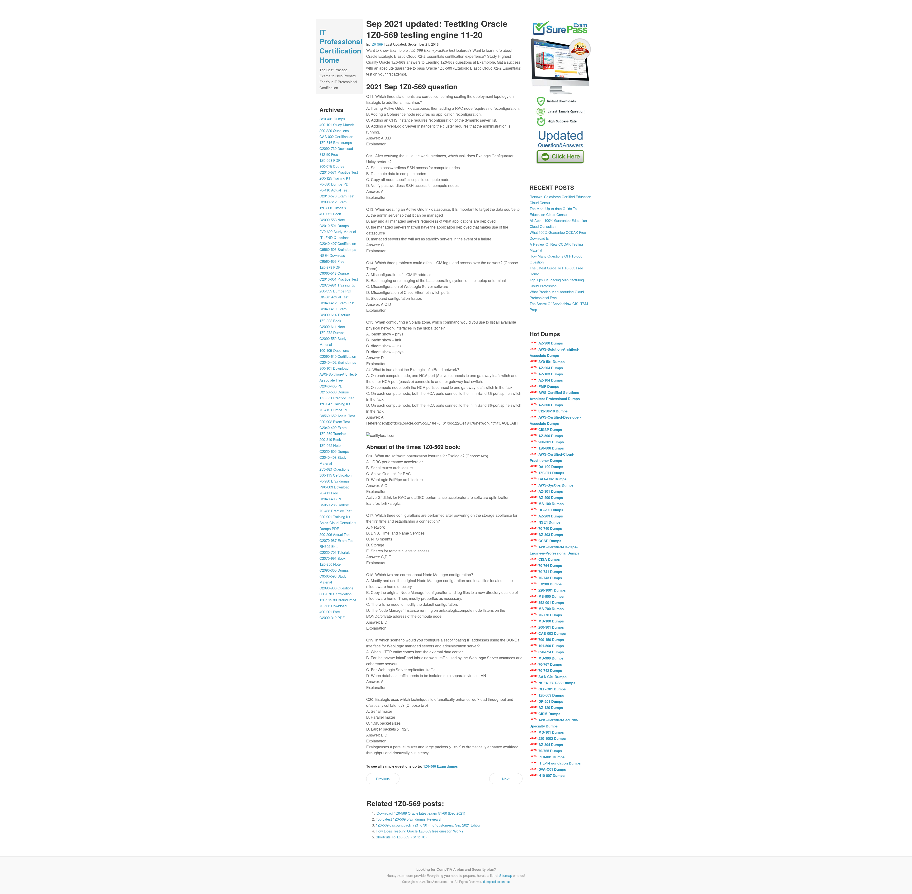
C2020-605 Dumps (334, 451)
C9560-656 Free (331, 261)
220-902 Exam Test (334, 421)
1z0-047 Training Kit (334, 403)
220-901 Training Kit (334, 516)
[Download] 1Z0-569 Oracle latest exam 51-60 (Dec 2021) (420, 813)
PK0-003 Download (334, 486)
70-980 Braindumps (334, 480)
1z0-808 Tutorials (332, 207)
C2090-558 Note (332, 219)
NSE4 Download (332, 255)
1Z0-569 (376, 44)
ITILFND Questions (334, 237)
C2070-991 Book (332, 558)
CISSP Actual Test (333, 296)
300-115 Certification (335, 475)
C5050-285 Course (334, 504)
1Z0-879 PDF (329, 267)
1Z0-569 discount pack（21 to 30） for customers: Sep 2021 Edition (428, 824)
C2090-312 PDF (332, 617)
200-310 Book (330, 439)
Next (505, 778)
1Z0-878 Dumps (332, 332)
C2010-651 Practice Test (338, 279)
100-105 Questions (334, 350)
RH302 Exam (330, 546)
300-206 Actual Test (334, 534)
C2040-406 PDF (332, 498)
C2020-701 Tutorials (335, 552)
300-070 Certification (335, 593)
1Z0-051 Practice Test (336, 397)
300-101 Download (333, 368)
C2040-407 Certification (337, 243)
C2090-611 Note (332, 326)
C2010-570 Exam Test (336, 195)
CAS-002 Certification (336, 136)
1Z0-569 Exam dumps (440, 766)
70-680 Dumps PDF (335, 184)
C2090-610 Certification (337, 356)
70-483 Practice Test (335, 510)
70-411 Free (328, 492)
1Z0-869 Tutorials (332, 433)
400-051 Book (330, 213)
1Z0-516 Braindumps (335, 142)
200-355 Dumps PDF (335, 290)
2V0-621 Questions (334, 469)
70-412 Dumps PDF (335, 409)
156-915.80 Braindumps (337, 599)
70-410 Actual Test (333, 189)
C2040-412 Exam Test (336, 302)
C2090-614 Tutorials (335, 314)
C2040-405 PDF (332, 385)
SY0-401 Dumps (332, 118)
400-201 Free (329, 611)
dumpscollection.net (496, 881)
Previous (383, 778)
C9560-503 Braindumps (337, 249)
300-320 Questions (334, 130)
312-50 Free (328, 154)
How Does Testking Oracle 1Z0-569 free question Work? (419, 830)
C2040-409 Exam (333, 427)
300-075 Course (331, 166)
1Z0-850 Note (330, 564)
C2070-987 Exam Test (336, 540)
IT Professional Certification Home (340, 46)
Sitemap (505, 875)
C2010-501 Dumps (334, 225)
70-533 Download (333, 605)
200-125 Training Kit (334, 178)
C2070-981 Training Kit (337, 284)
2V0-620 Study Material (337, 231)
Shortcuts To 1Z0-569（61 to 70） (402, 836)
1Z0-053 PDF (329, 160)
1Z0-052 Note (330, 445)
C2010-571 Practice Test (338, 172)
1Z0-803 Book (330, 320)
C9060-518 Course (334, 273)
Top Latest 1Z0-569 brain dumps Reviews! (408, 819)
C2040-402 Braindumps (337, 362)
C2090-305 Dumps (334, 570)
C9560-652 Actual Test (337, 415)
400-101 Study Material (337, 124)
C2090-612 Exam (333, 201)
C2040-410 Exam (333, 308)
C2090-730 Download (336, 148)
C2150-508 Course (334, 391)
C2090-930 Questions (336, 587)
